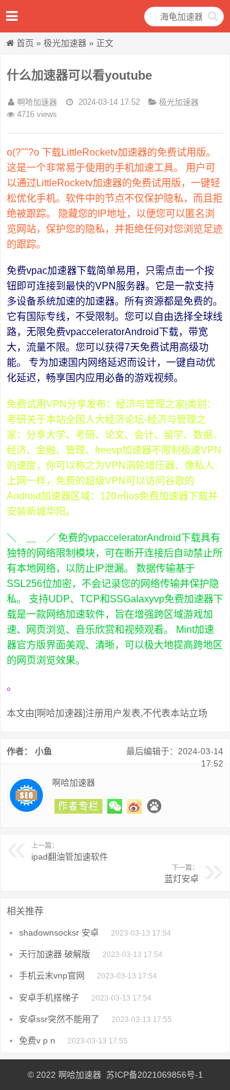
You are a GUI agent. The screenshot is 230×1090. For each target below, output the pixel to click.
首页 (25, 43)
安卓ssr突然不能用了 (59, 1019)
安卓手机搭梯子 (49, 997)
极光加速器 (65, 43)
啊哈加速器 (79, 1075)
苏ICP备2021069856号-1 (154, 1075)
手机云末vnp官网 (52, 975)
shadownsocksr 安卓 (59, 932)
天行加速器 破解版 (54, 954)
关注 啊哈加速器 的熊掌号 (154, 806)
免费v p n (37, 1040)
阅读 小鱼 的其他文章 (78, 806)
